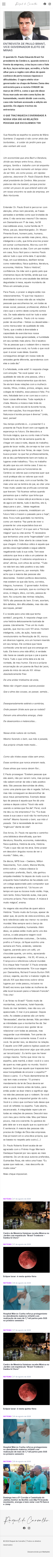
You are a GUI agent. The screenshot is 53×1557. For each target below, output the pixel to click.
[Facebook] (45, 4)
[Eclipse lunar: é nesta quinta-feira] (26, 1248)
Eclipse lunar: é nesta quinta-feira (19, 1276)
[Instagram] (50, 4)
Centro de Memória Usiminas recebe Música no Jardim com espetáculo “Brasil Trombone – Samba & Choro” (26, 1235)
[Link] (26, 4)
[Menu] (3, 4)
